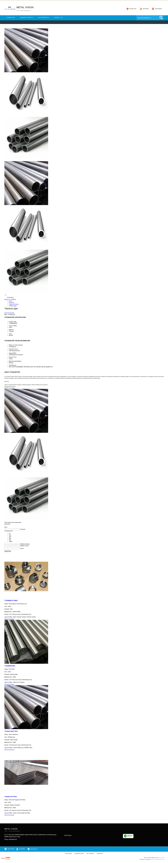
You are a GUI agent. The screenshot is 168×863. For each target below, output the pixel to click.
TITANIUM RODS (9, 666)
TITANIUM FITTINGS (11, 600)
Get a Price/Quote (9, 313)
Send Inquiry (10, 297)
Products (11, 302)
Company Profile (26, 17)
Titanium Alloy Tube (11, 731)
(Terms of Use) (161, 857)
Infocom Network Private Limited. (157, 859)
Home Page (11, 17)
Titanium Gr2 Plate (10, 796)
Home (10, 301)
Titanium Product (14, 304)
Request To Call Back (10, 299)
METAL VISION (25, 8)
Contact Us (58, 17)
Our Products (43, 17)
